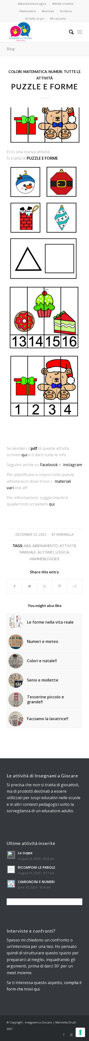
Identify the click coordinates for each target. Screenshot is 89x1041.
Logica (62, 552)
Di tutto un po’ (34, 18)
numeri (55, 72)
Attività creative (62, 3)
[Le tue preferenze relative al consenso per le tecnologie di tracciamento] (80, 1032)
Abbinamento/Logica (32, 3)
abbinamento (45, 546)
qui (24, 454)
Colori (15, 72)
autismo (46, 552)
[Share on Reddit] (74, 586)
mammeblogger (44, 559)
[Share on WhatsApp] (44, 586)
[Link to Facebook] (63, 1035)
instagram (72, 464)
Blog (11, 48)
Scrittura (66, 11)
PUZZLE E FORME (44, 86)
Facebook (49, 464)
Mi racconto (58, 18)
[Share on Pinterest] (59, 586)
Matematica (28, 11)
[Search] (69, 32)
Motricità (48, 11)
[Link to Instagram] (71, 1035)
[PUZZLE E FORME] (44, 125)
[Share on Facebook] (14, 586)
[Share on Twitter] (29, 586)
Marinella (65, 534)
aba (27, 546)
